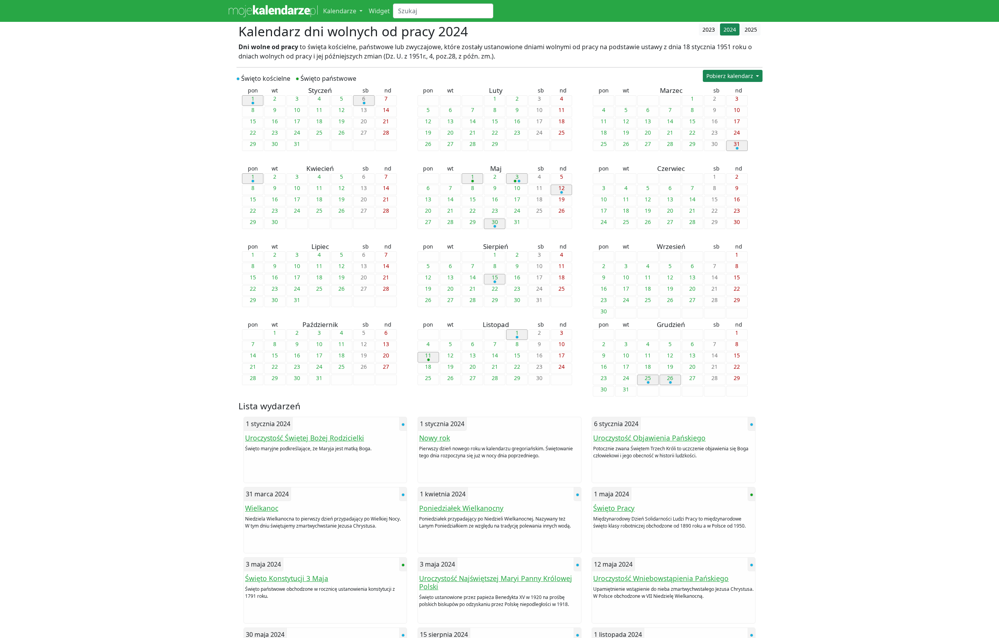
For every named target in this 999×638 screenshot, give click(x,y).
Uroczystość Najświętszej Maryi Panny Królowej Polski (495, 582)
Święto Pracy (614, 508)
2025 (751, 29)
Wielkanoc (261, 508)
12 (561, 188)
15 (495, 277)
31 (737, 144)
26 (670, 378)
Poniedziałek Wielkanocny (461, 508)
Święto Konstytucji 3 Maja (286, 578)
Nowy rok (434, 438)
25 (648, 378)
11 (428, 355)
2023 (708, 29)
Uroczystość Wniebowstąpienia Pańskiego (661, 578)
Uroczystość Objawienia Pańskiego (649, 438)
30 (495, 222)
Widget (379, 11)
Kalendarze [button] (340, 11)
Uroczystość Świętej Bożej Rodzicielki (304, 438)
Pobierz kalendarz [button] (730, 76)
